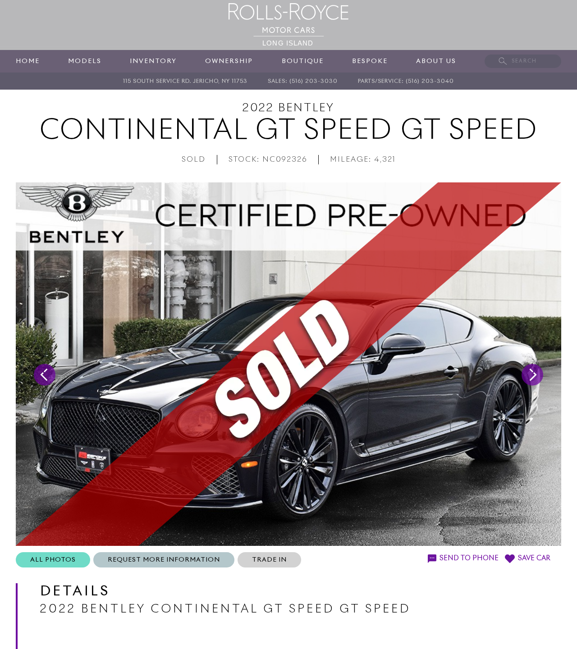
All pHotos (53, 560)
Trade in (269, 560)
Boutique (303, 61)
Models (84, 61)
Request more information (164, 560)
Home (28, 61)
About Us (436, 61)
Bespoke (370, 61)
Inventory (153, 61)
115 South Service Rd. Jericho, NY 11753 (185, 81)
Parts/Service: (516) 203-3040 (406, 81)
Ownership (229, 61)
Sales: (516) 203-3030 (303, 81)
